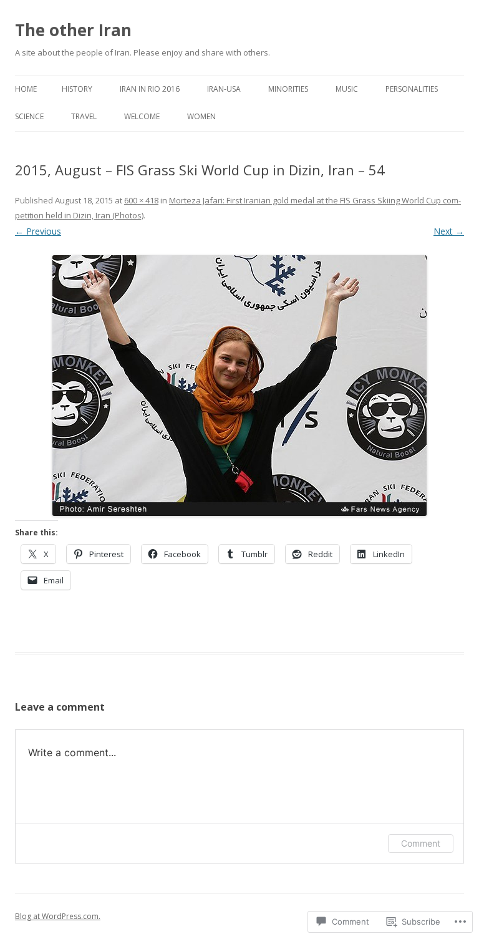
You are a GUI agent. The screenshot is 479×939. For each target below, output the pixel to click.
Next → (448, 231)
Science (29, 116)
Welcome (142, 116)
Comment (420, 843)
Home (26, 89)
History (77, 89)
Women (201, 116)
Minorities (288, 89)
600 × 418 (141, 200)
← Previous (38, 231)
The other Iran (73, 30)
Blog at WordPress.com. (57, 916)
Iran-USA (224, 89)
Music (347, 89)
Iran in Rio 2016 (150, 89)
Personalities (411, 89)
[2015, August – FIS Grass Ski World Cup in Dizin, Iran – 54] (239, 385)
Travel (84, 116)
